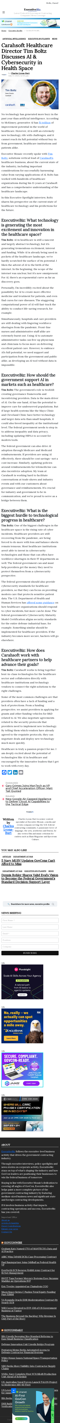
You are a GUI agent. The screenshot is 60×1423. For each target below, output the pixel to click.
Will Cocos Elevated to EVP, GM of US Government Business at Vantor (29, 1309)
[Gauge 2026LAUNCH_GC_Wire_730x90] (30, 23)
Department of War (23, 856)
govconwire (13, 1242)
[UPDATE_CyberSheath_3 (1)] (22, 1114)
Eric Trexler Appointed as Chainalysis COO (24, 1286)
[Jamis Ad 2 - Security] (22, 1070)
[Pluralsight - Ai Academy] (22, 982)
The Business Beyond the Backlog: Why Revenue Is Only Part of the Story (28, 1317)
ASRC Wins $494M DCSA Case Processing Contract (29, 1256)
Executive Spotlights (35, 871)
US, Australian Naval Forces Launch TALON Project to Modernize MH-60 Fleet (29, 1383)
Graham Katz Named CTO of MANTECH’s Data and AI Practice (29, 1250)
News (51, 871)
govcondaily (13, 1330)
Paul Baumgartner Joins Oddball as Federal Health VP (28, 1263)
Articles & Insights (10, 1223)
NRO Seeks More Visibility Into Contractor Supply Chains (28, 1367)
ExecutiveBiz (8, 1151)
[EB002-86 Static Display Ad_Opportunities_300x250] (22, 1026)
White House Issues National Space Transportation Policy (29, 1359)
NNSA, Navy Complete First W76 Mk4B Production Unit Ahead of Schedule (28, 1375)
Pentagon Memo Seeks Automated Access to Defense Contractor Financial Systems (25, 1351)
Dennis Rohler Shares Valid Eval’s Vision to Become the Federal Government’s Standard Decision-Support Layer (29, 878)
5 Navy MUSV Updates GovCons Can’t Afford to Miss (28, 862)
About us (5, 1220)
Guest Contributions (11, 1226)
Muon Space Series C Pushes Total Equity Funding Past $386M (28, 1293)
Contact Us (6, 1232)
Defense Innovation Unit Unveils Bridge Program (27, 1344)
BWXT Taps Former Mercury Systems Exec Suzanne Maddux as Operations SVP (29, 1279)
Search (53, 904)
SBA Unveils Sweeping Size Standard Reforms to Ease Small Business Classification (27, 1337)
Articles (7, 856)
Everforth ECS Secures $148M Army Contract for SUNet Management (28, 1271)
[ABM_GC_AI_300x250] (33, 1405)
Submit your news (9, 1229)
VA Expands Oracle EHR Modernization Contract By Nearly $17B (29, 1301)
